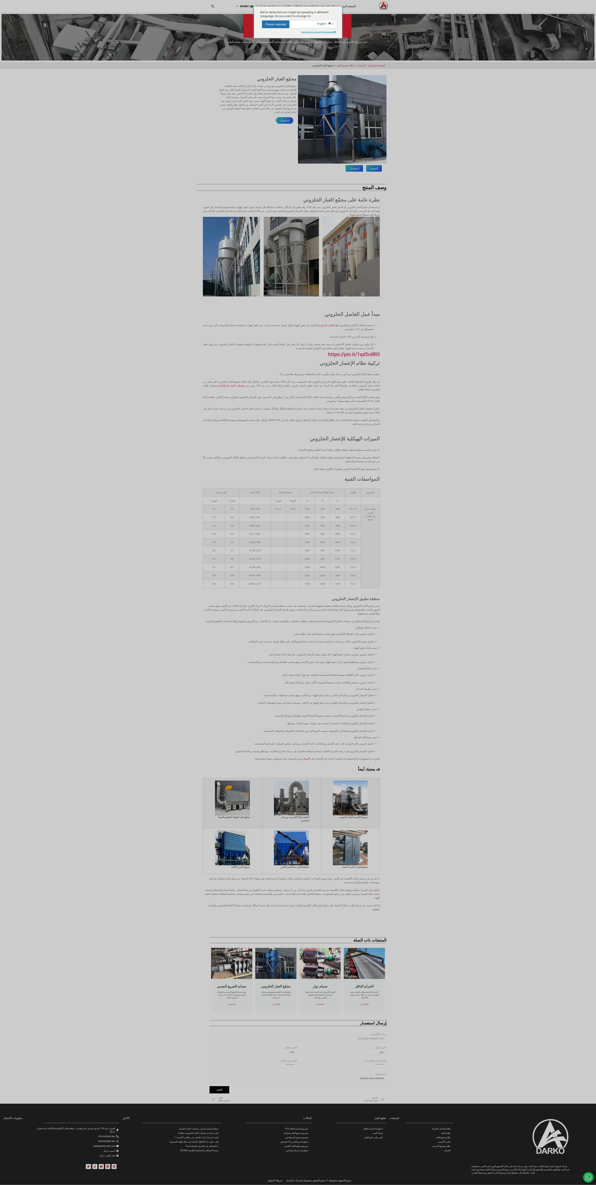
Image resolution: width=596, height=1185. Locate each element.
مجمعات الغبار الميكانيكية (231, 385)
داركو (377, 890)
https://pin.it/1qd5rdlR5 (354, 354)
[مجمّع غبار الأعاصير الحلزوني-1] (342, 119)
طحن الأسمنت (444, 1141)
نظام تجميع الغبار (443, 1137)
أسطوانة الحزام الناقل (373, 1128)
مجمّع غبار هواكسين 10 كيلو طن (294, 1141)
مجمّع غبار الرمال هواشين (297, 1150)
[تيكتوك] (94, 1166)
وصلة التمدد (377, 1133)
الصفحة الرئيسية (347, 6)
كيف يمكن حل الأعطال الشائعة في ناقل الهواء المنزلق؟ (194, 1141)
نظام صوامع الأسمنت (441, 1146)
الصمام (447, 1150)
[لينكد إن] (114, 1166)
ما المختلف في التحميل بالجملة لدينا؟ (202, 1146)
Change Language (275, 24)
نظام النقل (446, 1133)
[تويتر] (88, 1166)
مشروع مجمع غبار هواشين (296, 1137)
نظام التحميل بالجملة (441, 1128)
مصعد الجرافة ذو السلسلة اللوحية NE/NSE (199, 1150)
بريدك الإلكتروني (378, 1034)
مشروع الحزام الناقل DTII (296, 1128)
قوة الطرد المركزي (328, 325)
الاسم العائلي (290, 1047)
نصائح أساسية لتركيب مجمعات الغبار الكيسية (199, 1128)
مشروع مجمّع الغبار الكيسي (296, 1146)
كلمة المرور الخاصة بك (375, 1061)
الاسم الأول (380, 1047)
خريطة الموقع (275, 1180)
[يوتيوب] (101, 1166)
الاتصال (306, 758)
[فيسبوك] (107, 1166)
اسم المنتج (381, 1074)
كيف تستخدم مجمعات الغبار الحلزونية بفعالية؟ (198, 1133)
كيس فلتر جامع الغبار (373, 1137)
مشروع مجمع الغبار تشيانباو (296, 1133)
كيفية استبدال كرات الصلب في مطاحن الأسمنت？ (196, 1137)
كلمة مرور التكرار (288, 1061)
